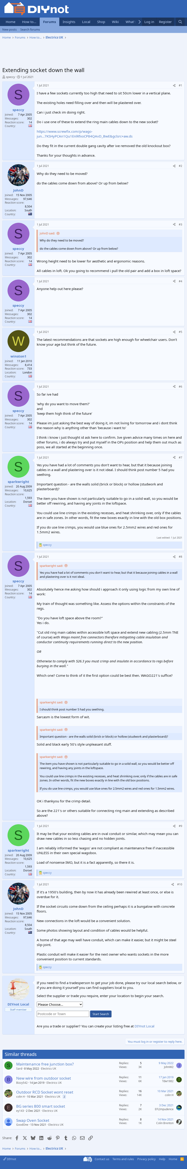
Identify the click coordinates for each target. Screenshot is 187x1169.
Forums (49, 21)
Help (162, 1159)
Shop (101, 21)
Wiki (115, 21)
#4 (180, 281)
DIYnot (11, 1159)
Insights (69, 21)
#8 (180, 557)
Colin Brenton (165, 1123)
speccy (10, 77)
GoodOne (22, 1125)
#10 (179, 884)
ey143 (20, 1111)
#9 (180, 826)
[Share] (174, 85)
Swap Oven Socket (32, 1120)
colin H (20, 1097)
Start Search (101, 1014)
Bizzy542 (22, 1083)
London (27, 372)
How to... (29, 21)
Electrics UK (48, 1069)
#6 (180, 387)
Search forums (30, 29)
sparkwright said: (51, 566)
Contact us (102, 1159)
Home (10, 21)
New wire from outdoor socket (43, 1078)
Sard (19, 1069)
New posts (9, 29)
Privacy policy (146, 1159)
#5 (180, 332)
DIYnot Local (144, 1026)
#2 (180, 166)
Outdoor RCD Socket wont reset (44, 1092)
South (28, 210)
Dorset (27, 502)
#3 (180, 224)
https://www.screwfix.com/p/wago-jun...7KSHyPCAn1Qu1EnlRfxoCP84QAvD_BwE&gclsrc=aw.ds (84, 133)
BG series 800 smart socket (40, 1106)
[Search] (180, 22)
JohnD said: (47, 233)
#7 (180, 457)
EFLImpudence (164, 1109)
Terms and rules (123, 1159)
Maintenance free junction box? (45, 1064)
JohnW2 (169, 1067)
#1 (180, 85)
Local (86, 21)
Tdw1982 (168, 1081)
